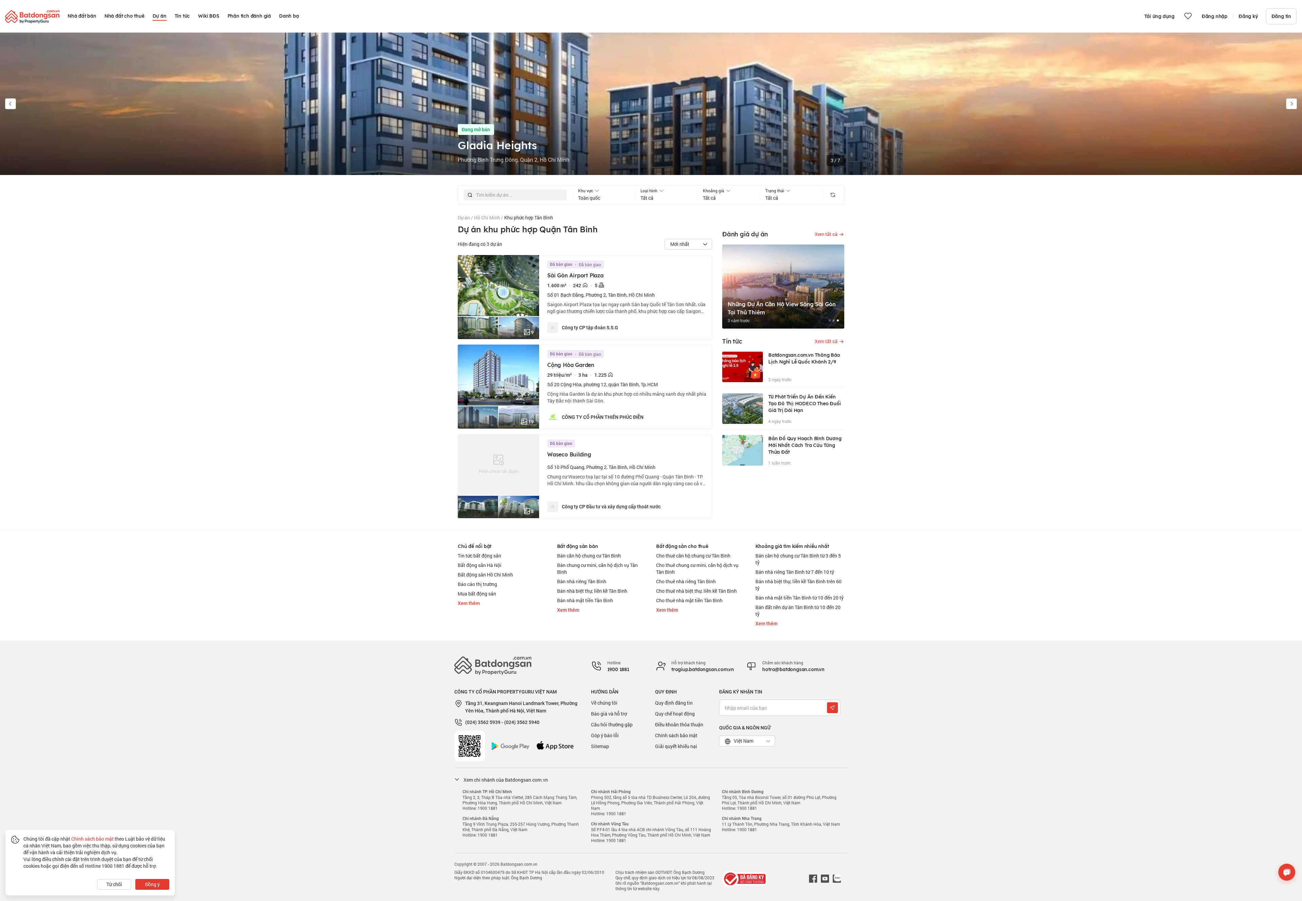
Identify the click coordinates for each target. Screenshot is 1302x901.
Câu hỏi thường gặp (612, 724)
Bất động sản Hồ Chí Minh (485, 574)
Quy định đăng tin (674, 703)
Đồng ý (152, 884)
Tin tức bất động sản (479, 555)
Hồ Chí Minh (487, 217)
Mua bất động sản (477, 593)
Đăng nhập (1214, 16)
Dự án (464, 217)
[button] (10, 103)
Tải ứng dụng (1159, 16)
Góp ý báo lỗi (605, 735)
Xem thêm (469, 603)
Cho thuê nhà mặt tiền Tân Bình (689, 600)
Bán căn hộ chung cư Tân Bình (589, 555)
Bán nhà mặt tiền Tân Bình (585, 600)
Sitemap (600, 746)
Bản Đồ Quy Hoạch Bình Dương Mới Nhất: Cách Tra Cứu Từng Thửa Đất (805, 445)
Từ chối (114, 884)
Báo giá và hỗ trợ (609, 713)
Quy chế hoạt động (675, 713)
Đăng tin (1281, 16)
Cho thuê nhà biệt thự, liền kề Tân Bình (696, 591)
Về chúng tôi (604, 703)
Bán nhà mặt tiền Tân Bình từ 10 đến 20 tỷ (799, 597)
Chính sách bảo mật (676, 735)
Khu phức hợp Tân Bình (528, 217)
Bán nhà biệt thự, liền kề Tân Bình (592, 591)
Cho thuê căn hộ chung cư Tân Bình (693, 555)
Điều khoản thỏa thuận (679, 724)
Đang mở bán (476, 129)
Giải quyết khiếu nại (676, 746)
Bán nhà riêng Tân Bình (581, 581)
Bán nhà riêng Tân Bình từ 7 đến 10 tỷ (794, 572)
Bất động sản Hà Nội (479, 565)
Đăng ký (1248, 16)
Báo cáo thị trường (477, 584)
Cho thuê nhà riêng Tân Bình (686, 581)
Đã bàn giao (561, 264)
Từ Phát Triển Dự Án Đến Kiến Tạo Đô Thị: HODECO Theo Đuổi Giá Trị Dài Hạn (804, 403)
